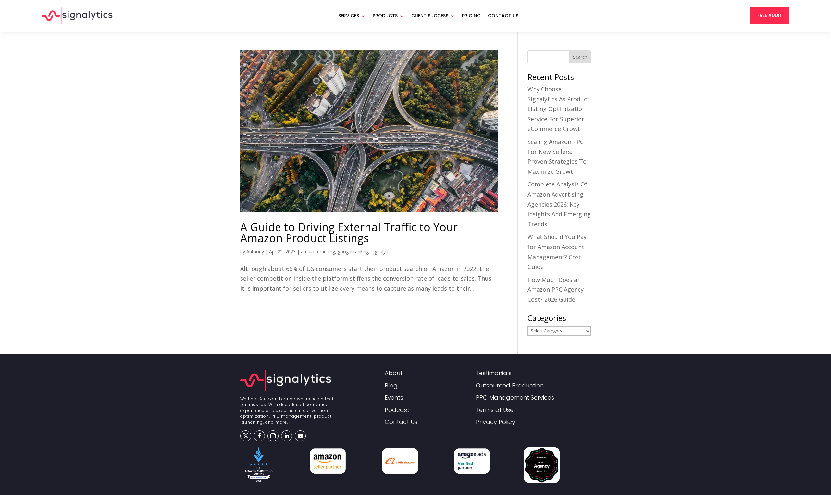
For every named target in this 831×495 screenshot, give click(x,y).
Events (394, 397)
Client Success (429, 15)
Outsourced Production (510, 385)
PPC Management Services (515, 397)
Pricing (471, 15)
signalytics (382, 251)
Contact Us (503, 15)
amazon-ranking (318, 251)
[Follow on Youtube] (300, 435)
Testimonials (494, 373)
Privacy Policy (495, 422)
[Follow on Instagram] (273, 435)
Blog (391, 385)
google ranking (353, 251)
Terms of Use (495, 410)
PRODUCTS (385, 15)
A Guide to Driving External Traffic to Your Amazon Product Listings (349, 233)
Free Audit (769, 15)
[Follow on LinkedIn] (286, 435)
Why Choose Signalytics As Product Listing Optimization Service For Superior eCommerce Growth (558, 109)
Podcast (397, 410)
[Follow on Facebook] (259, 435)
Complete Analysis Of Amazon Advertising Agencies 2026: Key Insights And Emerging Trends (559, 204)
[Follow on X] (245, 435)
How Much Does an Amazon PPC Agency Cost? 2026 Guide (555, 289)
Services (348, 15)
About (394, 373)
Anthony (255, 251)
